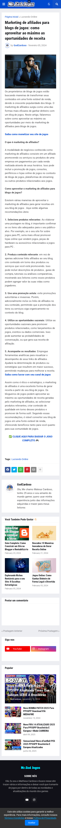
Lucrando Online (28, 17)
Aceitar (31, 822)
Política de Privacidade (44, 818)
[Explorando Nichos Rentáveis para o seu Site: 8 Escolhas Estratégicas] (17, 565)
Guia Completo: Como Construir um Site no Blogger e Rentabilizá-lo (16, 546)
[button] (3, 4)
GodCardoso (24, 484)
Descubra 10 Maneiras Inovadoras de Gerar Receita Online (43, 546)
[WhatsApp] (20, 469)
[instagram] (34, 799)
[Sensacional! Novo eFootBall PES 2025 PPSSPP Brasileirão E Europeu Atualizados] (13, 745)
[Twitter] (14, 469)
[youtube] (27, 799)
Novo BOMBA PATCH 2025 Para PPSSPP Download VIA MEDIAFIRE (38, 711)
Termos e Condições (14, 818)
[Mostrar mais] (40, 469)
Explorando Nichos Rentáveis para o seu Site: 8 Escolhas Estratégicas (15, 580)
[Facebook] (7, 469)
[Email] (33, 469)
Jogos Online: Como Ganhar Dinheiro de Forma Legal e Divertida (43, 578)
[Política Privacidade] (43, 655)
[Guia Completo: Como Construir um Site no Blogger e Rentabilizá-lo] (17, 533)
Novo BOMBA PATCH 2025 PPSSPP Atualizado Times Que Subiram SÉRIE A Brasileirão (28, 690)
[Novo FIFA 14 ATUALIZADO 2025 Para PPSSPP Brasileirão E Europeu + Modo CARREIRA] (13, 728)
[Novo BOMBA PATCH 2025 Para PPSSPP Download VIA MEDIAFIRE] (13, 712)
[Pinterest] (27, 469)
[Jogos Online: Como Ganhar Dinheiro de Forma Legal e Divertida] (44, 565)
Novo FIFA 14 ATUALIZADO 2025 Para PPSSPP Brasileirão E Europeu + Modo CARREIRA (39, 727)
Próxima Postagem (48, 631)
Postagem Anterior (12, 631)
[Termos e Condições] (17, 655)
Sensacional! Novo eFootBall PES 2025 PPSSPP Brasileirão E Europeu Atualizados (39, 744)
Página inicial (11, 17)
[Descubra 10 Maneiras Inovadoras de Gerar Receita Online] (44, 533)
